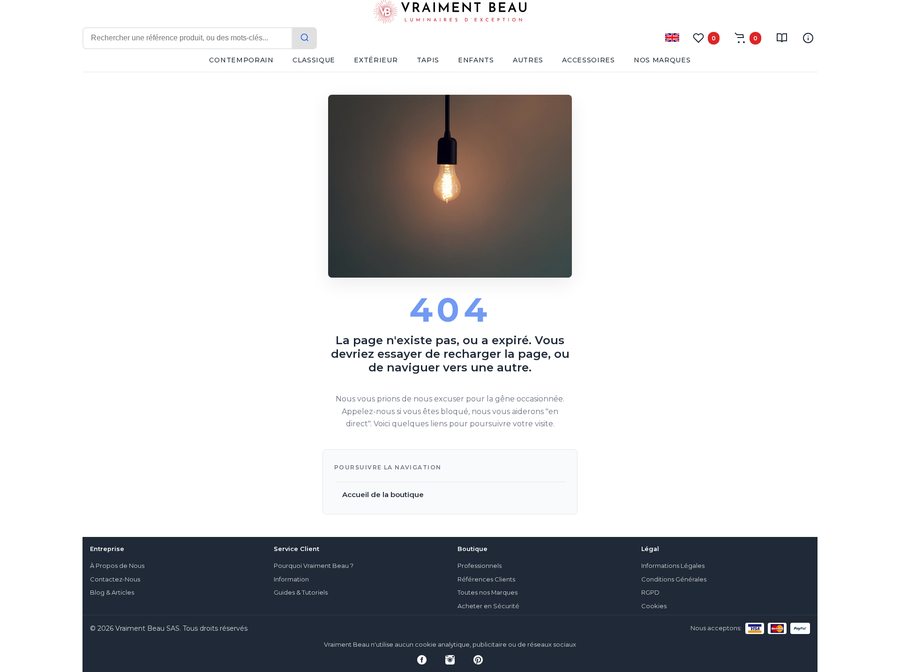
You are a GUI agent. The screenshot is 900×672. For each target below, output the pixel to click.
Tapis (428, 60)
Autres (528, 60)
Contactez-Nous (115, 579)
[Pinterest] (478, 659)
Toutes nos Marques (488, 592)
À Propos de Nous (117, 565)
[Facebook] (422, 659)
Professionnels (480, 565)
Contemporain (241, 60)
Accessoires (588, 60)
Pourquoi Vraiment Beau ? (313, 565)
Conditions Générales (673, 579)
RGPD (650, 592)
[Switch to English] (672, 37)
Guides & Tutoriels (301, 592)
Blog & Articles (112, 592)
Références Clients (486, 579)
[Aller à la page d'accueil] (450, 13)
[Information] (808, 38)
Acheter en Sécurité (488, 606)
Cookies (654, 606)
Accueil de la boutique (383, 494)
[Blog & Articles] (781, 38)
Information (291, 579)
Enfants (476, 60)
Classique (313, 60)
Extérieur (376, 60)
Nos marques (662, 60)
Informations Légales (673, 565)
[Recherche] (304, 38)
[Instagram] (450, 659)
